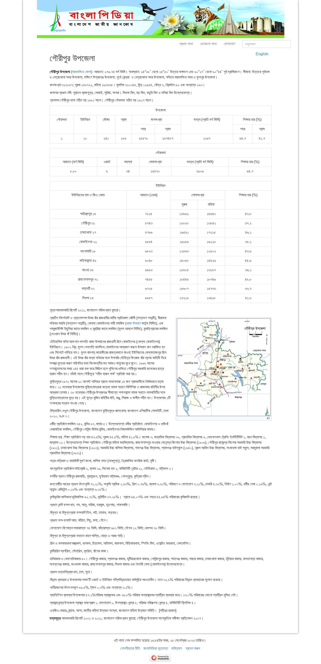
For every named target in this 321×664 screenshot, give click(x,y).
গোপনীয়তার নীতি (130, 648)
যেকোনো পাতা (208, 44)
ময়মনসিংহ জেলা (81, 72)
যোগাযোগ (229, 44)
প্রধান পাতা (186, 44)
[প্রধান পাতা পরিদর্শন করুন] (160, 19)
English (262, 54)
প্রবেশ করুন (192, 648)
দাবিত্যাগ (176, 648)
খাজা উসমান (133, 323)
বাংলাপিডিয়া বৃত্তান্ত (155, 648)
